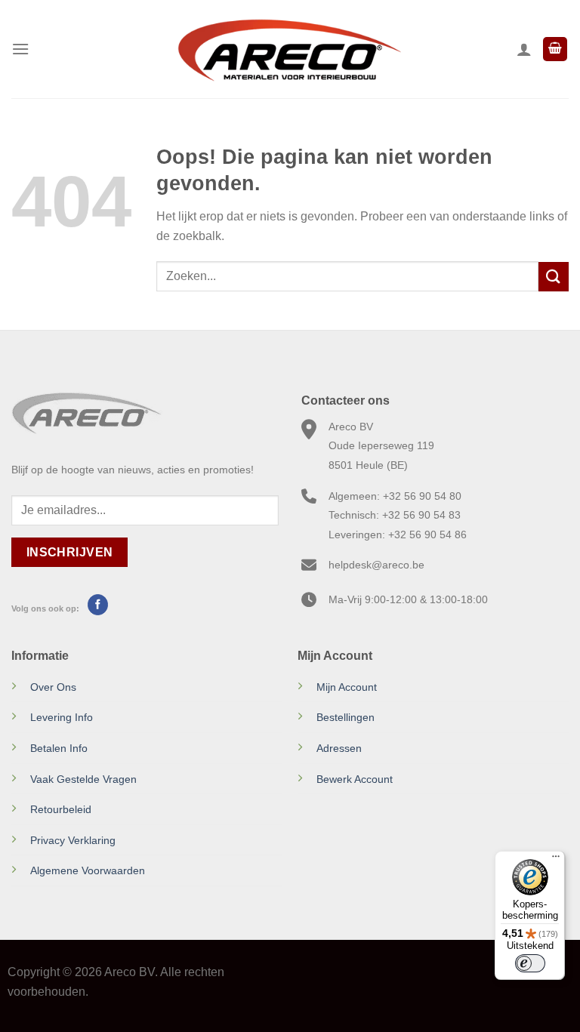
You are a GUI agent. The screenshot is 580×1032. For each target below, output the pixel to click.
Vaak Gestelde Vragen (83, 779)
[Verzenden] (553, 276)
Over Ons (53, 687)
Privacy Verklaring (73, 840)
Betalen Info (59, 748)
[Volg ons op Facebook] (98, 604)
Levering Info (61, 717)
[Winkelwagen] (555, 49)
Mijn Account (346, 687)
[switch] (530, 963)
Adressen (339, 748)
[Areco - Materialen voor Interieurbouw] (290, 49)
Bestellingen (345, 717)
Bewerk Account (354, 779)
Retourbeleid (60, 809)
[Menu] (20, 48)
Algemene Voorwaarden (87, 870)
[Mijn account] (524, 49)
